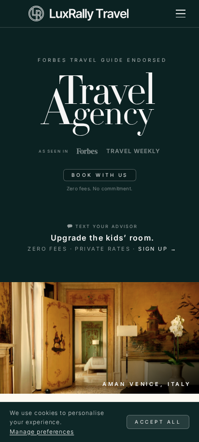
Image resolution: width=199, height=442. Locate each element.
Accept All (158, 422)
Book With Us (99, 175)
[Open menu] (180, 13)
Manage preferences (42, 431)
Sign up (157, 248)
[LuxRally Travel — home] (78, 13)
